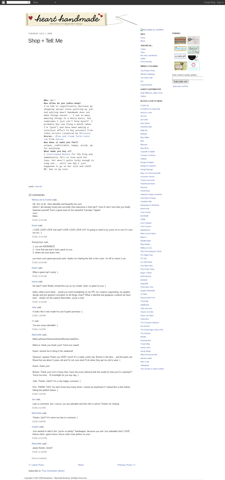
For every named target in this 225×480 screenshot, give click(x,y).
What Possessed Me (149, 355)
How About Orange (148, 198)
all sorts (144, 116)
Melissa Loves (146, 248)
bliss (142, 141)
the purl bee (145, 326)
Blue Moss (145, 148)
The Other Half (146, 78)
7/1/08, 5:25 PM (39, 394)
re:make (144, 294)
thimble (143, 337)
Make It (143, 237)
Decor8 (192, 50)
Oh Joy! (144, 258)
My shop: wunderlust (149, 55)
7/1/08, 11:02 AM (39, 302)
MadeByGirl (145, 230)
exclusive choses (148, 177)
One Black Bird (147, 266)
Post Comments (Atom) (53, 471)
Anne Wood (145, 123)
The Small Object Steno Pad (152, 330)
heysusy (144, 187)
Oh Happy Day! (147, 255)
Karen (34, 225)
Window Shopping (148, 74)
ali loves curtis (146, 113)
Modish (178, 40)
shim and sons (146, 308)
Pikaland (179, 66)
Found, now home (148, 180)
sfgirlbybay (145, 305)
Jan (33, 399)
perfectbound (146, 276)
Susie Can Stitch (147, 315)
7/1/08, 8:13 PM (39, 408)
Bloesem (144, 145)
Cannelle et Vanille (148, 152)
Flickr (143, 52)
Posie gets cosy (147, 287)
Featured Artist (146, 85)
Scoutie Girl (178, 56)
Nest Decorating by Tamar (151, 251)
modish (35, 427)
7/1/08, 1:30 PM (39, 315)
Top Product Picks (148, 71)
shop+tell (38, 186)
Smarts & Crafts (147, 312)
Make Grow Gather (148, 233)
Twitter (143, 49)
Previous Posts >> (127, 465)
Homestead (145, 191)
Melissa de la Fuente (42, 200)
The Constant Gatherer (150, 323)
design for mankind (148, 166)
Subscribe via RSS (180, 86)
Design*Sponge (147, 169)
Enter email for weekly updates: (184, 75)
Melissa (84, 133)
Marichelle (37, 334)
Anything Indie (146, 127)
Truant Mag (145, 344)
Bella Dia (144, 130)
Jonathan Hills (146, 201)
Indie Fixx (179, 48)
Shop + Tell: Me (45, 41)
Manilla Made (146, 241)
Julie (34, 307)
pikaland (144, 280)
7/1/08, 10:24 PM (39, 438)
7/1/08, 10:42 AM (39, 276)
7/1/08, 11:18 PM (39, 452)
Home (81, 465)
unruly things (146, 351)
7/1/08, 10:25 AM (39, 262)
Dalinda (143, 159)
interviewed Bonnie (58, 154)
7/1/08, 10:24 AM (39, 220)
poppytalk (144, 283)
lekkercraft (145, 209)
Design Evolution (147, 162)
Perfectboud (192, 66)
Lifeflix (143, 59)
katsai (35, 281)
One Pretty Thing (147, 269)
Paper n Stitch (146, 273)
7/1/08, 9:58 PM (39, 421)
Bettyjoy (144, 134)
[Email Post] (28, 184)
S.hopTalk (144, 301)
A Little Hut (145, 105)
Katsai (60, 139)
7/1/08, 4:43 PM (39, 329)
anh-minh (144, 120)
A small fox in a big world (150, 109)
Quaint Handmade (148, 291)
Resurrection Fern (148, 298)
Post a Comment (39, 458)
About (143, 41)
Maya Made (145, 244)
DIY (142, 81)
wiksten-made (146, 358)
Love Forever (146, 226)
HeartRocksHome (148, 184)
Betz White (145, 137)
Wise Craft (145, 362)
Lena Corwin (146, 212)
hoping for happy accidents (151, 194)
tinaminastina (146, 340)
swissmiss (145, 319)
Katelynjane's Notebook (150, 205)
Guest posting (146, 62)
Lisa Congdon (146, 223)
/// (33, 321)
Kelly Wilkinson (146, 93)
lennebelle (144, 216)
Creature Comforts (148, 155)
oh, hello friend (146, 262)
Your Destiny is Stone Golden (152, 369)
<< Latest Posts (36, 465)
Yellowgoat (145, 365)
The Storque (145, 333)
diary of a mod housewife (150, 173)
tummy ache (145, 347)
